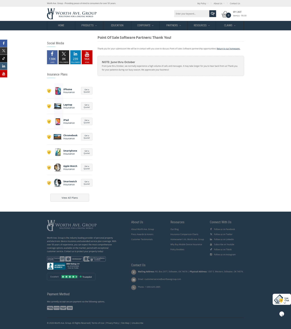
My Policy (201, 3)
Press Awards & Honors (142, 234)
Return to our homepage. (228, 48)
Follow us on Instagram (225, 254)
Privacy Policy (112, 323)
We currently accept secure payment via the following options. (76, 301)
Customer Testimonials (142, 239)
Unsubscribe (137, 323)
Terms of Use (98, 323)
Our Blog (174, 229)
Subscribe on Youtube (224, 244)
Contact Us (235, 3)
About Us (218, 3)
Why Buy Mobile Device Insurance (186, 244)
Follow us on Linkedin (224, 239)
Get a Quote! (87, 90)
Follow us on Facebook (224, 229)
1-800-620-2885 (152, 286)
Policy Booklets (177, 249)
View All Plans (70, 197)
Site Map (125, 323)
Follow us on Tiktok (223, 249)
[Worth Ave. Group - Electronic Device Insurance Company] (71, 10)
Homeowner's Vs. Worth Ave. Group (187, 239)
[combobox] (195, 13)
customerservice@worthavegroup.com (163, 279)
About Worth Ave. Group (142, 229)
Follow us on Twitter (223, 234)
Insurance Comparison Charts (184, 234)
